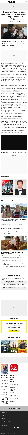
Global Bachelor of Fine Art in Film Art (18, 429)
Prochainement (4, 412)
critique (21, 152)
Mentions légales (4, 433)
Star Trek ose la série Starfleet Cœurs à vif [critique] (14, 266)
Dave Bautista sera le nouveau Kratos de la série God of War (13, 288)
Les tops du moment (5, 421)
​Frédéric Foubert (19, 21)
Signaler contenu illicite (12, 433)
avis (19, 152)
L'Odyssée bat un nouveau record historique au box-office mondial (13, 285)
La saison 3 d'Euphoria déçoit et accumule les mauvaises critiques (13, 252)
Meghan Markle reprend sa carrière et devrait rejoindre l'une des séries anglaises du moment (13, 282)
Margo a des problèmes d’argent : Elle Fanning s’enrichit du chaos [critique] (13, 220)
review (25, 152)
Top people (3, 418)
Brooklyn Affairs (5, 195)
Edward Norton (14, 152)
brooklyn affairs (8, 152)
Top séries (3, 415)
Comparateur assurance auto (6, 429)
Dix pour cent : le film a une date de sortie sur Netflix (13, 279)
